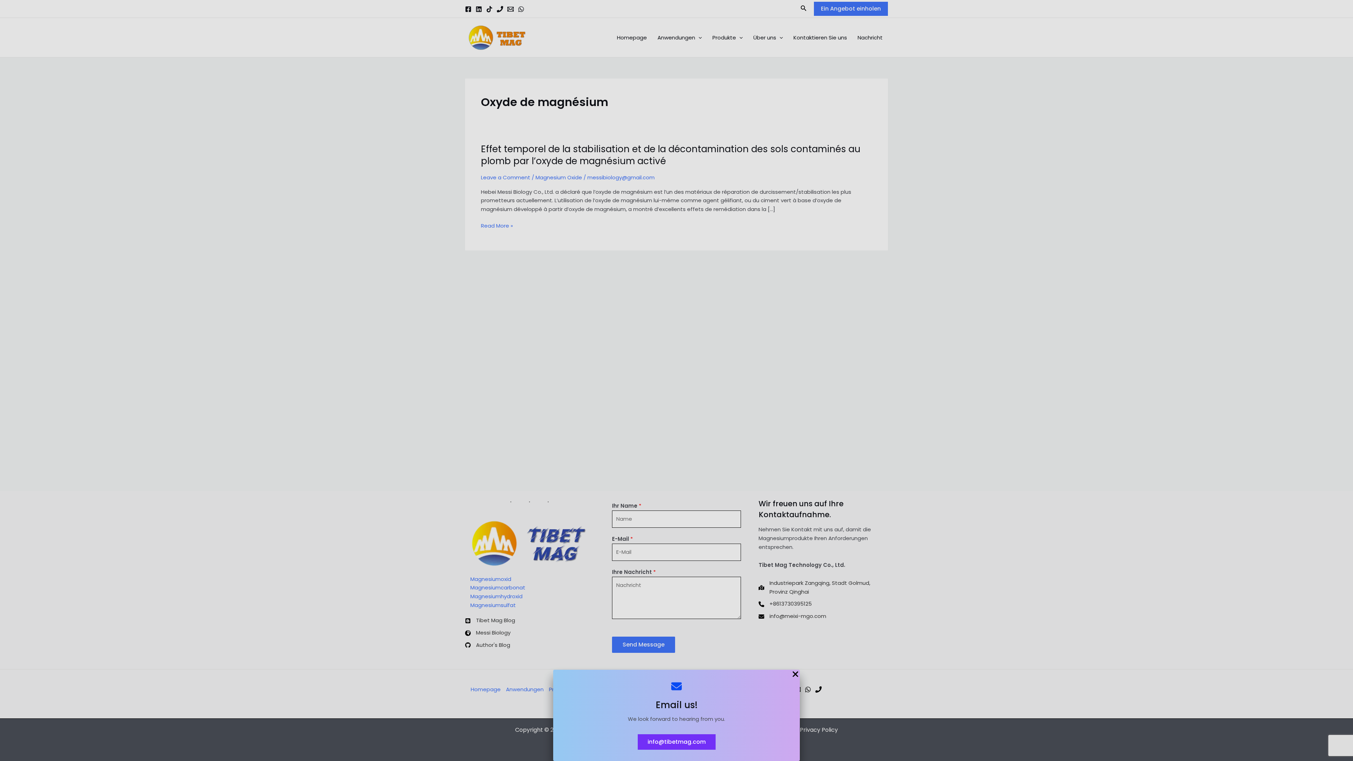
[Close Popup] (795, 675)
